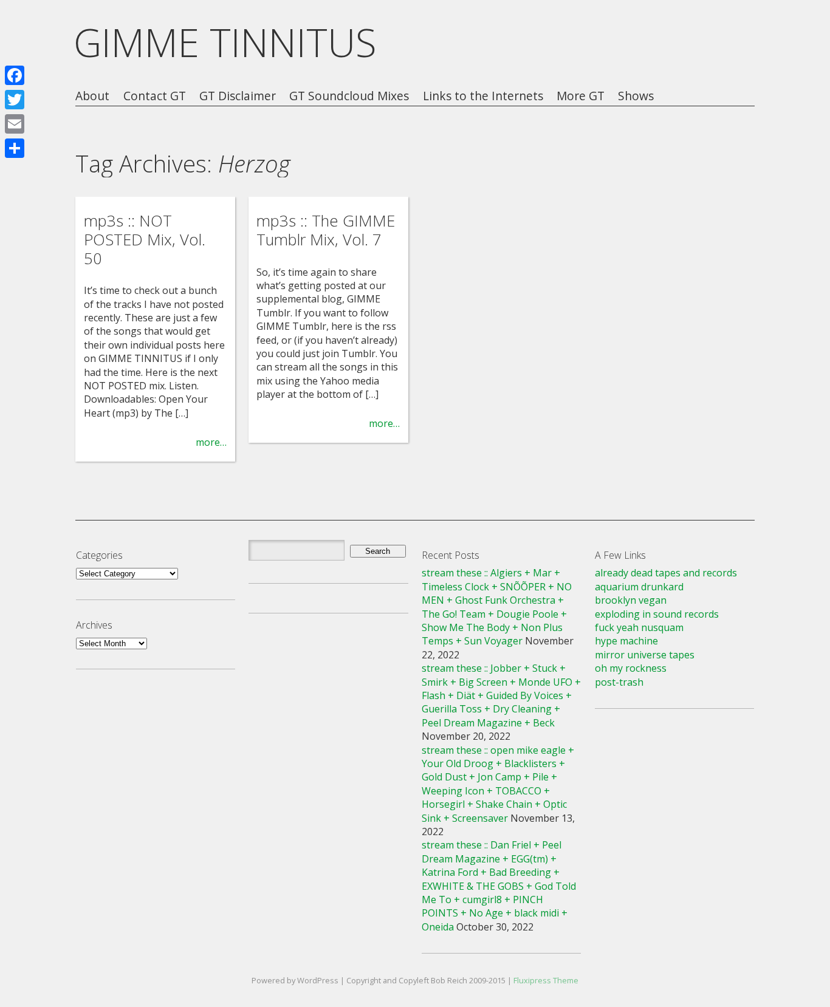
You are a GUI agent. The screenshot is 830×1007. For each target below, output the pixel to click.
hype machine (626, 640)
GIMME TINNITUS (225, 42)
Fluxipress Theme (545, 980)
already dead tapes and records (666, 572)
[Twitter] (14, 99)
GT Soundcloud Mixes (349, 96)
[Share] (14, 148)
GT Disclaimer (237, 96)
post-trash (619, 682)
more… (211, 442)
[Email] (14, 124)
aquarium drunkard (639, 586)
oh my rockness (631, 668)
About (92, 96)
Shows (636, 96)
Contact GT (154, 96)
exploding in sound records (657, 614)
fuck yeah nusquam (639, 627)
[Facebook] (14, 75)
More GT (581, 96)
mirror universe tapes (645, 654)
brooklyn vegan (631, 600)
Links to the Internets (483, 96)
